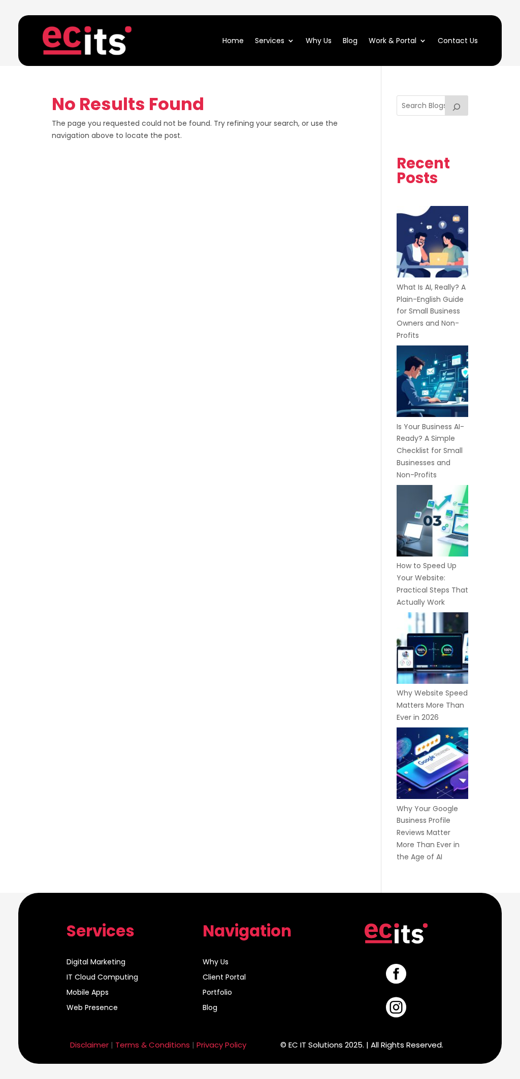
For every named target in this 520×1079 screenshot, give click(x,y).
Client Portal (224, 977)
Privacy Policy (221, 1044)
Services (269, 41)
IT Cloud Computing (102, 977)
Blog (350, 41)
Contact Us (458, 41)
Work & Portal (392, 41)
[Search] (456, 105)
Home (233, 41)
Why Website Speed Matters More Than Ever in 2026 (432, 705)
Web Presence (92, 1008)
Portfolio (217, 993)
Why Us (319, 41)
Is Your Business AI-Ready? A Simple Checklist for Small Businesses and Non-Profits (430, 451)
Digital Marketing (96, 962)
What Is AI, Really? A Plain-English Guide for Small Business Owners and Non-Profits (431, 311)
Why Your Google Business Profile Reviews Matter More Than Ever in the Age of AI (428, 833)
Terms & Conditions (152, 1044)
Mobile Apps (88, 993)
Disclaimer (89, 1044)
